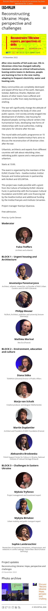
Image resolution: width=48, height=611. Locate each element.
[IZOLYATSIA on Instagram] (12, 608)
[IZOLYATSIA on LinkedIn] (16, 608)
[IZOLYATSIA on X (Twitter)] (6, 608)
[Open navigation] (44, 7)
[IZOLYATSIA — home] (8, 8)
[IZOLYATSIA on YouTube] (9, 608)
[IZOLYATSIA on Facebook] (3, 608)
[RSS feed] (19, 608)
